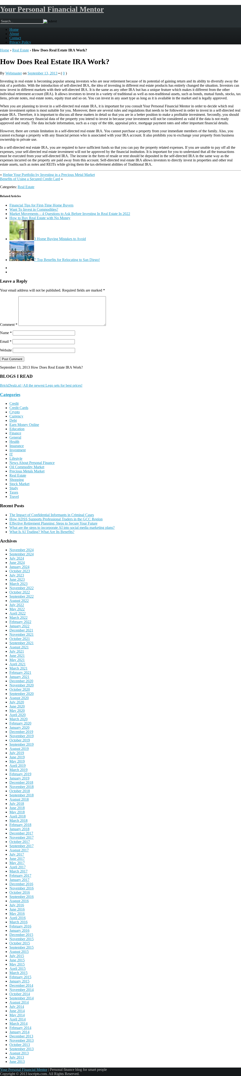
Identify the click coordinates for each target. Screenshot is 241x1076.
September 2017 (21, 846)
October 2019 (19, 740)
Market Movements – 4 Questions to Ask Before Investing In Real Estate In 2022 (69, 214)
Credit (14, 403)
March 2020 (18, 719)
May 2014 (17, 1015)
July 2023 (16, 575)
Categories (10, 394)
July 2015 (16, 956)
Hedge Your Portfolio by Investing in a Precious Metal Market (49, 175)
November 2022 (21, 588)
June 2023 (17, 579)
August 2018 (19, 799)
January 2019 (19, 778)
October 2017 (19, 842)
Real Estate (20, 50)
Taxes (13, 492)
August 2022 (19, 601)
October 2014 (19, 994)
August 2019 (19, 749)
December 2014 (21, 985)
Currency (16, 416)
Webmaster (13, 73)
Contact (15, 38)
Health (14, 442)
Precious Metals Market (26, 471)
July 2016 (16, 905)
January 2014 (19, 1032)
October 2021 (19, 639)
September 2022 (21, 596)
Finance (15, 433)
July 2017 (16, 854)
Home (14, 29)
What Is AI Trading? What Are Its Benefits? (41, 532)
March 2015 (18, 973)
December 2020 (21, 681)
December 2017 (21, 833)
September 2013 (21, 1049)
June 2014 (17, 1011)
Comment (8, 325)
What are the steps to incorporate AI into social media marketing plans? (62, 528)
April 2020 (17, 715)
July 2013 (16, 1057)
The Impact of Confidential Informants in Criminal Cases (51, 515)
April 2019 (17, 766)
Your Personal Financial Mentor (52, 9)
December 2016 (21, 884)
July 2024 (16, 558)
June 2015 (17, 960)
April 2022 (17, 613)
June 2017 (17, 859)
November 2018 (21, 787)
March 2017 (18, 871)
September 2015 (21, 947)
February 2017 (20, 875)
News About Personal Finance (32, 463)
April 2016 (17, 918)
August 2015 (19, 952)
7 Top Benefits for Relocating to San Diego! (67, 260)
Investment (17, 450)
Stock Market (19, 484)
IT (11, 454)
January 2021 (19, 677)
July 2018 (16, 804)
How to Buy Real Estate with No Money (39, 218)
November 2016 (21, 888)
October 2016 (19, 892)
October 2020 (19, 689)
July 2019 (16, 753)
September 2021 (21, 643)
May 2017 (17, 863)
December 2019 (21, 732)
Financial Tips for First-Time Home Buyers (41, 205)
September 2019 (21, 744)
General (15, 437)
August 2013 (19, 1053)
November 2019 (21, 736)
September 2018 (21, 795)
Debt (13, 420)
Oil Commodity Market (26, 467)
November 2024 (21, 550)
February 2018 (20, 825)
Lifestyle (15, 458)
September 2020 (21, 694)
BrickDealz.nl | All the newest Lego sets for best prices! (41, 385)
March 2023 (18, 584)
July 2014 (16, 1007)
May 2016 (17, 914)
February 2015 (20, 977)
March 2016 (18, 922)
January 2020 (19, 727)
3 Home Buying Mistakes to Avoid (60, 239)
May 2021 (17, 660)
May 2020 (17, 711)
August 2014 (19, 1002)
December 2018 (21, 782)
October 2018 (19, 791)
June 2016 (17, 909)
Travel (14, 497)
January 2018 (19, 829)
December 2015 (21, 935)
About (14, 34)
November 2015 (21, 939)
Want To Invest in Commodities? (33, 209)
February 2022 (20, 622)
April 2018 (17, 816)
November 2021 (21, 634)
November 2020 (21, 685)
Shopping (16, 480)
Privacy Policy (20, 42)
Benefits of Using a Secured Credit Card (30, 179)
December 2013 (21, 1036)
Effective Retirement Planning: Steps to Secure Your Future (53, 523)
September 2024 (21, 554)
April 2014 (17, 1019)
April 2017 (17, 867)
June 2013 (17, 1062)
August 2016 (19, 901)
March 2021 (18, 668)
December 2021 (21, 630)
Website (6, 350)
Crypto (14, 412)
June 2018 (17, 808)
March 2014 (18, 1023)
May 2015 (17, 964)
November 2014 (21, 990)
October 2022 (19, 592)
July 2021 (16, 651)
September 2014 (21, 998)
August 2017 (19, 850)
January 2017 (19, 880)
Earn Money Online (24, 425)
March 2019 (18, 770)
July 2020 (16, 702)
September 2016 (21, 897)
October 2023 (19, 571)
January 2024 (19, 567)
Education (16, 429)
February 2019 (20, 774)
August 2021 (19, 647)
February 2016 (20, 926)
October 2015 (19, 943)
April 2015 (17, 969)
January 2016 (19, 930)
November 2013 (21, 1040)
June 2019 (17, 757)
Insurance (16, 446)
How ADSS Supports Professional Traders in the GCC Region (56, 519)
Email (6, 341)
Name (6, 333)
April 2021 (17, 664)
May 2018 (17, 812)
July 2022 (16, 605)
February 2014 (20, 1028)
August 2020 (19, 698)
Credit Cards (18, 408)
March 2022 (18, 618)
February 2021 (20, 672)
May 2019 (17, 761)
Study (13, 488)
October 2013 (19, 1045)
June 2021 (17, 656)
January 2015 (19, 981)
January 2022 (19, 626)
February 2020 (20, 723)
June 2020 (17, 706)
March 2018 (18, 821)
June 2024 (17, 563)
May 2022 (17, 609)
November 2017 (21, 837)
